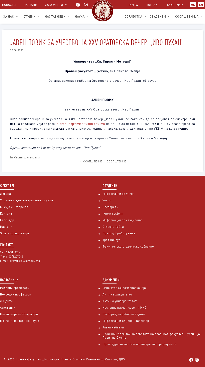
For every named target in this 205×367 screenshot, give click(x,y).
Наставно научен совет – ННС (124, 307)
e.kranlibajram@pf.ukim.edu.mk (81, 124)
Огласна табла (113, 226)
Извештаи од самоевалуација (124, 287)
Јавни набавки (113, 327)
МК (193, 4)
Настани (30, 4)
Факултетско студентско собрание (128, 246)
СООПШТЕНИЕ (92, 161)
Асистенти (7, 307)
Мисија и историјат (14, 207)
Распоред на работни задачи (123, 314)
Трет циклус (111, 240)
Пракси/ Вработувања (118, 233)
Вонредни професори (15, 294)
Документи (54, 4)
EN (201, 4)
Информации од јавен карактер (125, 320)
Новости (9, 4)
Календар (175, 4)
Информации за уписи (118, 193)
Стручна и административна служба (26, 200)
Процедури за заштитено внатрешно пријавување (139, 344)
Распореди (110, 207)
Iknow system (112, 213)
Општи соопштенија (27, 157)
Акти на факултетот (117, 294)
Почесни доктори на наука (19, 320)
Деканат (6, 193)
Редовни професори (14, 287)
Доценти (6, 301)
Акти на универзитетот (119, 301)
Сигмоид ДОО (115, 359)
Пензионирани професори (19, 314)
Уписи (106, 200)
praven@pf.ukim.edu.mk (25, 260)
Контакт (152, 4)
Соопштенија (187, 16)
